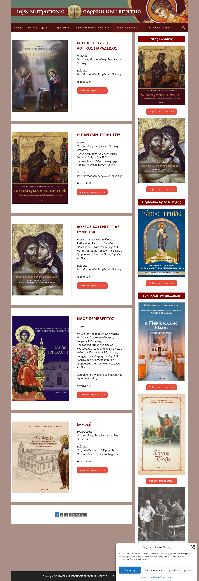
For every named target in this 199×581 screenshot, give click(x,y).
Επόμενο (80, 514)
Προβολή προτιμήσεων (180, 570)
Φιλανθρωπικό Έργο (159, 27)
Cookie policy (146, 577)
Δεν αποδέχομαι (153, 570)
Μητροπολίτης (36, 27)
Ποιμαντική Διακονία (127, 27)
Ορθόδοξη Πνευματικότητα (91, 27)
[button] (192, 547)
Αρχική (18, 27)
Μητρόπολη (60, 27)
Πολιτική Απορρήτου (162, 577)
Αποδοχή (130, 570)
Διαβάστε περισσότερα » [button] (92, 90)
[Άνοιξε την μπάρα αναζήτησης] (183, 27)
